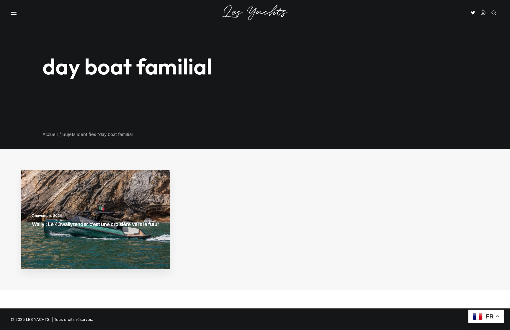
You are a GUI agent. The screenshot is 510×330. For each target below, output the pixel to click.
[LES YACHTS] (255, 12)
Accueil (50, 134)
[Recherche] (494, 12)
